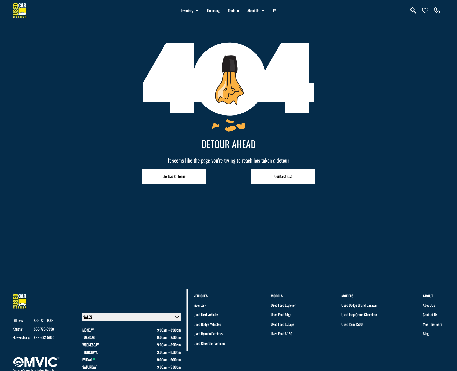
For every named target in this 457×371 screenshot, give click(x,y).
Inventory (187, 10)
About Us (253, 10)
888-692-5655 (44, 337)
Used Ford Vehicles (206, 314)
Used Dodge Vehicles (207, 324)
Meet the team (432, 324)
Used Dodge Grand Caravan (359, 305)
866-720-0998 (44, 329)
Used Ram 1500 (352, 324)
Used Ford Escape (282, 324)
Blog (426, 333)
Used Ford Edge (281, 314)
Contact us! (283, 176)
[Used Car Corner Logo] (20, 11)
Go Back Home (174, 176)
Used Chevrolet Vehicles (209, 343)
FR (274, 10)
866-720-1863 (43, 320)
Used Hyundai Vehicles (208, 333)
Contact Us (430, 314)
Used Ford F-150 (281, 333)
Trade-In (233, 10)
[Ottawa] (437, 10)
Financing (213, 10)
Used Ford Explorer (283, 305)
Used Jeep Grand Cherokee (359, 314)
